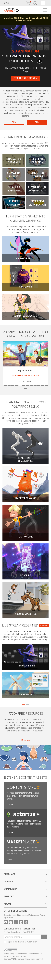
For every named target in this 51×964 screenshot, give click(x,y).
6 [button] (23, 385)
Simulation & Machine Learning (16, 915)
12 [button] (46, 385)
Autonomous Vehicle (37, 915)
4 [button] (16, 385)
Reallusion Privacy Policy (27, 942)
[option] (25, 19)
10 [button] (38, 385)
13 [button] (25, 388)
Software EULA (21, 954)
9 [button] (35, 385)
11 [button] (42, 385)
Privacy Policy (9, 954)
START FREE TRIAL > (25, 78)
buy (37, 122)
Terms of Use (20, 956)
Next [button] (46, 363)
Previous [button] (4, 363)
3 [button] (12, 385)
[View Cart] (28, 3)
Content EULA (34, 954)
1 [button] (5, 385)
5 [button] (20, 385)
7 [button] (27, 385)
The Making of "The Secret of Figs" (25, 375)
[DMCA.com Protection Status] (10, 950)
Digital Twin (8, 918)
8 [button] (31, 385)
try (14, 122)
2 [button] (9, 385)
